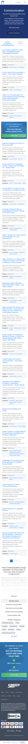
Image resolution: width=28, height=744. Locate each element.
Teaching (11, 526)
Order (2, 692)
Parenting (11, 502)
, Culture (16, 526)
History (4, 629)
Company (11, 228)
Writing (11, 276)
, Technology (20, 67)
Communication (13, 67)
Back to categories (15, 33)
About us (3, 695)
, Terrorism (20, 477)
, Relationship (20, 204)
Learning (11, 353)
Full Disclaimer (23, 707)
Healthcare (12, 400)
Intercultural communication (14, 608)
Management (13, 626)
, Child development (19, 502)
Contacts (9, 695)
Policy (17, 622)
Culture (11, 89)
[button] (3, 2)
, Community (15, 252)
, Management (18, 228)
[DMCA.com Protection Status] (14, 716)
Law (10, 252)
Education (11, 629)
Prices (7, 692)
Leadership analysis (7, 622)
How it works (19, 692)
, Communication (17, 89)
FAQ (14, 695)
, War (18, 158)
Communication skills (14, 615)
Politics (11, 183)
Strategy (22, 626)
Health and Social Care (8, 633)
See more (14, 636)
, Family (19, 426)
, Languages (20, 527)
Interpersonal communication (14, 612)
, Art (21, 158)
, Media (23, 183)
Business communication (14, 604)
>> (19, 561)
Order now (14, 135)
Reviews (12, 692)
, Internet (19, 376)
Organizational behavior (15, 450)
